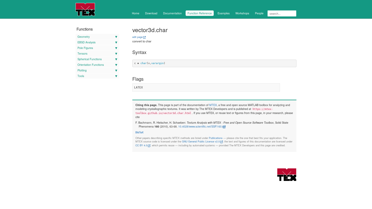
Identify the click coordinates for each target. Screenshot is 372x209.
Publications (216, 138)
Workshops (242, 13)
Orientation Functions (91, 65)
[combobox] (281, 13)
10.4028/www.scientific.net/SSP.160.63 (202, 126)
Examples (224, 13)
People (259, 13)
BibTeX (139, 132)
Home (135, 13)
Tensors (82, 53)
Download (151, 13)
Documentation (172, 13)
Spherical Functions (90, 59)
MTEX (213, 105)
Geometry (84, 37)
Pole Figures (85, 48)
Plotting (82, 70)
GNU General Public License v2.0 (201, 141)
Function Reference (200, 13)
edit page (137, 37)
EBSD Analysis (87, 42)
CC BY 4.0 (141, 145)
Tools (81, 76)
